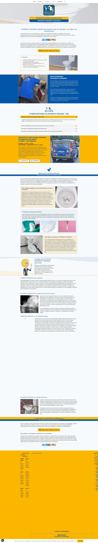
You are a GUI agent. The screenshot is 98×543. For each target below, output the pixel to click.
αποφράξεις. (70, 423)
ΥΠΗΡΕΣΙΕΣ (47, 1)
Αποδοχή (80, 541)
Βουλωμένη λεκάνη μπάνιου (28, 64)
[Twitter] (45, 40)
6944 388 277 (61, 535)
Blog (53, 1)
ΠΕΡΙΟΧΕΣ (40, 1)
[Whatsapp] (51, 40)
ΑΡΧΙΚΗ (34, 1)
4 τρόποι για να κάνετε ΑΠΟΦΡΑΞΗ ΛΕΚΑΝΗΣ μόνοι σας (34, 65)
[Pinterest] (49, 40)
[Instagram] (53, 40)
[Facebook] (43, 40)
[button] (64, 1)
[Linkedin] (47, 40)
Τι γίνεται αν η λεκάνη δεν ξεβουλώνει (30, 67)
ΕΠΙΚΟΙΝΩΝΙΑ (59, 1)
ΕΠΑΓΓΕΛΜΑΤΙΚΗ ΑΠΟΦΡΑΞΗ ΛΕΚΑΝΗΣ (31, 62)
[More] (55, 40)
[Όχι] (96, 541)
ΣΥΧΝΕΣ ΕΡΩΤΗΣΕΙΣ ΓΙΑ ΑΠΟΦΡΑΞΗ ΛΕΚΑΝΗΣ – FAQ (33, 63)
